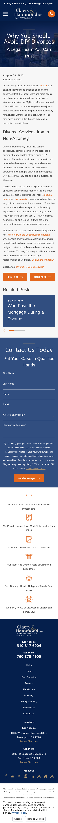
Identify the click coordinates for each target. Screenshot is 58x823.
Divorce (20, 267)
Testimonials (29, 707)
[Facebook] (6, 776)
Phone (6, 394)
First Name (8, 373)
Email (6, 404)
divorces (43, 85)
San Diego (29, 695)
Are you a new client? (14, 415)
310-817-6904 (29, 645)
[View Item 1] (11, 330)
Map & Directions (29, 741)
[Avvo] (39, 776)
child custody (20, 199)
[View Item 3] (21, 330)
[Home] (28, 13)
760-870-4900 (29, 656)
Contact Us (29, 713)
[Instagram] (25, 776)
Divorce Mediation (35, 267)
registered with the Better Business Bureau (28, 234)
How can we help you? (14, 425)
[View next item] (29, 330)
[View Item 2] (16, 330)
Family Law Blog (29, 701)
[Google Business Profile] (12, 776)
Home (29, 671)
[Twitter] (19, 776)
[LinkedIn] (32, 776)
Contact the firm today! (43, 259)
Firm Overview (29, 677)
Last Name (8, 384)
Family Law (29, 689)
